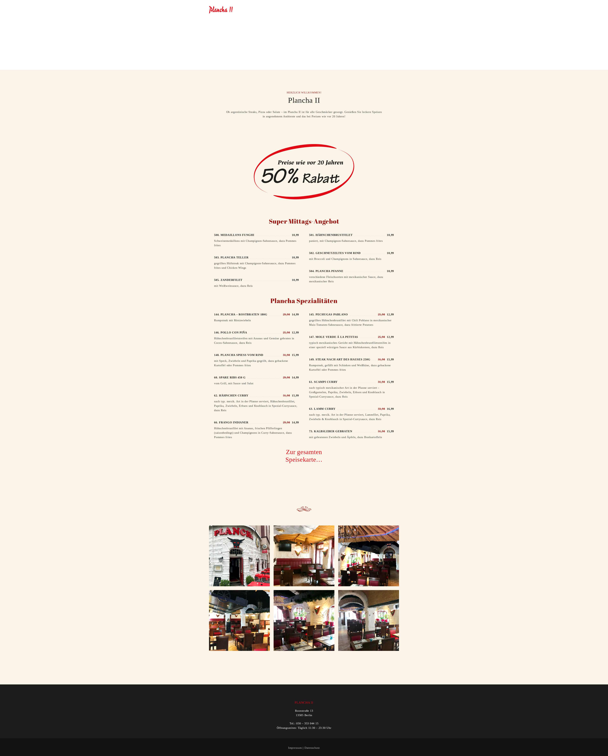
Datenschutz (312, 747)
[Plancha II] (221, 9)
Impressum (295, 747)
